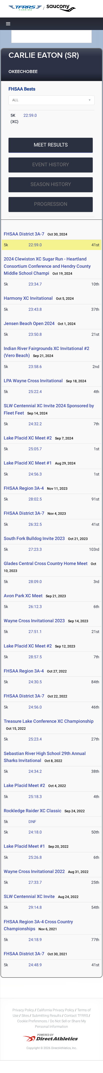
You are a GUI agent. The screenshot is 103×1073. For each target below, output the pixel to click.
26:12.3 (35, 606)
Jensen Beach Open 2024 (30, 323)
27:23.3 (35, 549)
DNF (32, 821)
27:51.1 (35, 631)
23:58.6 (35, 366)
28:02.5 (35, 499)
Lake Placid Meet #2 (24, 785)
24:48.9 (35, 964)
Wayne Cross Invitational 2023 (34, 620)
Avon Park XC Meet (23, 595)
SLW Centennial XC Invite (29, 896)
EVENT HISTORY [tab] (50, 165)
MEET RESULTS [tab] (51, 145)
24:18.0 (35, 832)
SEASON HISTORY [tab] (50, 184)
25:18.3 (35, 796)
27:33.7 (35, 882)
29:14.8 (35, 907)
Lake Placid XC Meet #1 (28, 463)
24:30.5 (35, 682)
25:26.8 (35, 857)
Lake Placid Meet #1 (24, 846)
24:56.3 (35, 474)
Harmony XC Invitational (28, 298)
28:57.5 (35, 656)
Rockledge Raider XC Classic (33, 810)
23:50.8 (35, 334)
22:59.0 (30, 115)
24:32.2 (35, 424)
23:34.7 (35, 284)
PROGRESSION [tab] (50, 204)
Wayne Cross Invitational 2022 (34, 871)
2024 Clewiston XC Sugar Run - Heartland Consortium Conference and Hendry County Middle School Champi (47, 266)
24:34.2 (35, 771)
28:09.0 (35, 581)
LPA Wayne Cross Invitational (33, 380)
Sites (25, 1016)
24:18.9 (35, 939)
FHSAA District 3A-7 (24, 233)
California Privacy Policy (55, 1010)
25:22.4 (35, 391)
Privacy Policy (23, 1010)
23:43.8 (35, 309)
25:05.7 (35, 448)
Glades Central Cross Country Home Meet (46, 563)
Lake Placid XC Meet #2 (28, 437)
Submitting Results (46, 1016)
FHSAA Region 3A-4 (24, 488)
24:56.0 (35, 707)
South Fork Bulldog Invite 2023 (34, 538)
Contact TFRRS (76, 1016)
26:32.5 (35, 524)
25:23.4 (35, 739)
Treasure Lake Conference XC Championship (49, 721)
